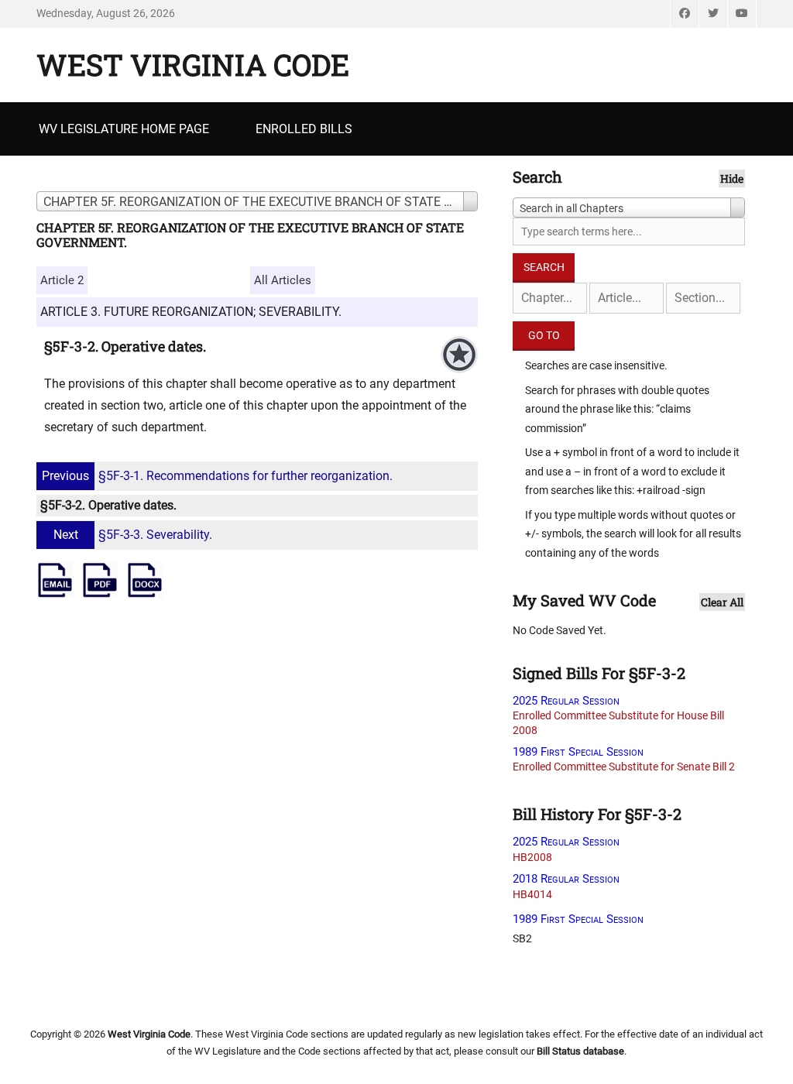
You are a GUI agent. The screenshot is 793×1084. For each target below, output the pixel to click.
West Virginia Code (192, 64)
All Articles (282, 280)
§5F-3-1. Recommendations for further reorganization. (217, 475)
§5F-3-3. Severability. (132, 534)
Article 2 (62, 280)
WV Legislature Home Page (124, 129)
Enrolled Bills (304, 129)
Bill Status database (580, 1051)
